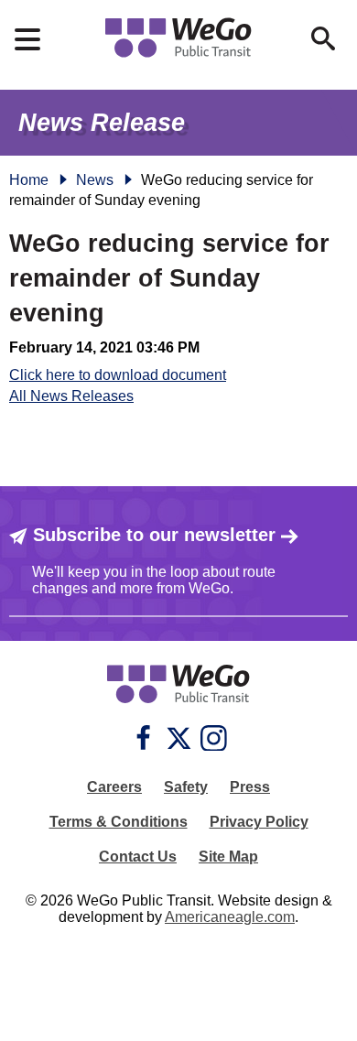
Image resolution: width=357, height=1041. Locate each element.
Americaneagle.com (230, 917)
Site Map (228, 856)
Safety (186, 787)
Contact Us (138, 856)
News (95, 180)
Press (250, 787)
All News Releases (71, 396)
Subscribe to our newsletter (154, 535)
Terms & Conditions (118, 822)
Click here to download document (117, 375)
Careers (114, 787)
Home (29, 180)
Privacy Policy (259, 822)
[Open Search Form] (323, 38)
